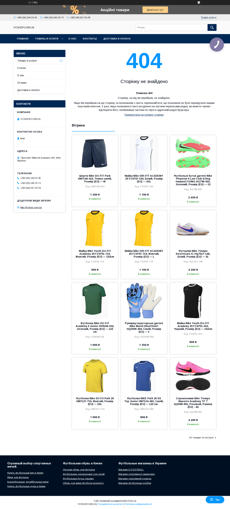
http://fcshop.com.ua (31, 207)
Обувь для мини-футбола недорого (83, 483)
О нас (72, 38)
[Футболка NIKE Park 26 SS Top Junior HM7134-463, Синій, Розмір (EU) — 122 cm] (144, 376)
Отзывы (22, 82)
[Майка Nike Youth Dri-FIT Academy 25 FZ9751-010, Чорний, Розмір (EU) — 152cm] (193, 301)
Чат (217, 499)
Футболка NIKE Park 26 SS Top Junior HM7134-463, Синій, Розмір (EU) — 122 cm (144, 401)
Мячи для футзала (18, 477)
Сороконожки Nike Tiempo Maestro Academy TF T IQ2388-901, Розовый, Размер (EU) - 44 (193, 402)
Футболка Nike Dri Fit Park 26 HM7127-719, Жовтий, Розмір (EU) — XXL (95, 401)
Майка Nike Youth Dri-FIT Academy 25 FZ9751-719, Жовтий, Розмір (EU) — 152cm (95, 253)
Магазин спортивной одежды (134, 478)
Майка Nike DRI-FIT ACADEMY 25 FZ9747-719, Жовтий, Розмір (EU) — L (144, 253)
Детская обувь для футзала (79, 469)
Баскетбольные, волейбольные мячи (28, 481)
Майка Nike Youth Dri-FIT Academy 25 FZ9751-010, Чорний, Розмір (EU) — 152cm (193, 326)
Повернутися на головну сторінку (144, 114)
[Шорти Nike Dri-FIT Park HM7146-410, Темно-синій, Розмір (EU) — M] (95, 153)
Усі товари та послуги (201, 437)
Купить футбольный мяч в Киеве (25, 473)
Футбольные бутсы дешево (78, 478)
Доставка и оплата (116, 38)
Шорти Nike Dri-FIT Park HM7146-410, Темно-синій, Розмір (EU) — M (95, 178)
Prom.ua (132, 501)
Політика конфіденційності (138, 504)
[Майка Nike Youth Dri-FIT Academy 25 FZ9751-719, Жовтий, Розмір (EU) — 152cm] (95, 228)
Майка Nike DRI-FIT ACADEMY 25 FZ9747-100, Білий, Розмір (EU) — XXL (144, 178)
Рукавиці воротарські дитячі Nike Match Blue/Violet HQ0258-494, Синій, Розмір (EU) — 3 (144, 327)
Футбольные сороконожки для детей (84, 474)
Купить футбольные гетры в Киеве (26, 486)
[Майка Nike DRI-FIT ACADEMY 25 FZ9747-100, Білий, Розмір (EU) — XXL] (144, 153)
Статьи (21, 68)
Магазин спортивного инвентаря (136, 474)
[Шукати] (212, 27)
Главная (22, 38)
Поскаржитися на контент (110, 504)
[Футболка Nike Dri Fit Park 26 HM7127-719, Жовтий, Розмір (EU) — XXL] (95, 376)
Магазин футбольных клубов (134, 483)
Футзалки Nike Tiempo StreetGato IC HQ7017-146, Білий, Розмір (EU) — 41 (193, 253)
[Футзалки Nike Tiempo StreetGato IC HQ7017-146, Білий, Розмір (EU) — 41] (193, 228)
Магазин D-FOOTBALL (131, 469)
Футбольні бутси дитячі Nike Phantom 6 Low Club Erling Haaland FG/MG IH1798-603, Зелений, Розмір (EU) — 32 (193, 180)
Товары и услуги (46, 38)
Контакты (90, 38)
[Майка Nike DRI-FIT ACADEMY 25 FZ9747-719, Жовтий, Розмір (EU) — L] (144, 228)
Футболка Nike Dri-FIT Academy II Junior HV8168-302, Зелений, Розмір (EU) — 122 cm (95, 327)
